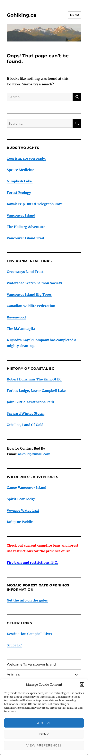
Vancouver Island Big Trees (29, 294)
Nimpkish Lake (20, 181)
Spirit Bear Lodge (21, 499)
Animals (13, 674)
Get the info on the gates (27, 600)
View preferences (44, 745)
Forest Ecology (19, 193)
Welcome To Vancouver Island (31, 664)
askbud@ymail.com (34, 454)
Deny (44, 734)
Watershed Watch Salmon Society (34, 283)
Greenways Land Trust (25, 272)
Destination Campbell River (29, 634)
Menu (74, 14)
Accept (44, 723)
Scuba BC (14, 645)
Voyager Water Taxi (23, 510)
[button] (82, 685)
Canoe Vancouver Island (26, 488)
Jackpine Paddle (20, 522)
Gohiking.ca (21, 15)
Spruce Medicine (20, 170)
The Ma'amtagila (21, 329)
